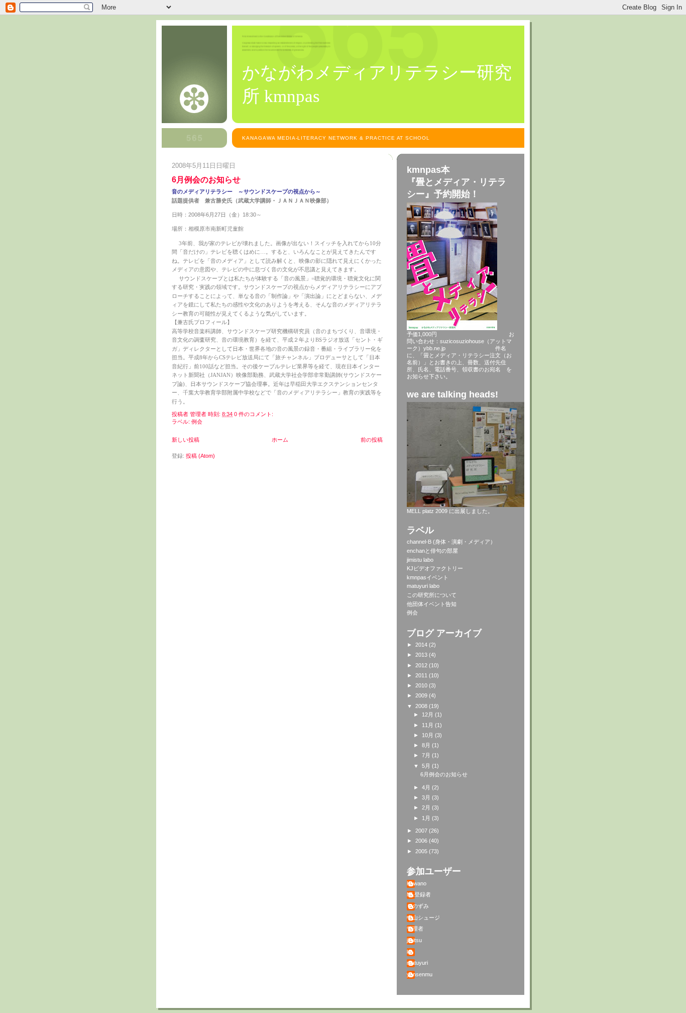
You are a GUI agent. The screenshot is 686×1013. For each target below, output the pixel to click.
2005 (422, 851)
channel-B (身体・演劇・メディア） (451, 542)
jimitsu (414, 940)
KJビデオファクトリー (435, 568)
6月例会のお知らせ (206, 179)
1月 (427, 818)
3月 (427, 797)
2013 (422, 655)
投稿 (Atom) (200, 456)
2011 (422, 675)
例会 (196, 422)
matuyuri (417, 963)
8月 (427, 745)
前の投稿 (372, 440)
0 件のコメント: (254, 414)
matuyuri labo (423, 586)
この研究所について (431, 595)
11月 (428, 725)
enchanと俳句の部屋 (432, 551)
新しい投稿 (185, 440)
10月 (428, 735)
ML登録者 (419, 894)
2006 (422, 841)
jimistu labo (420, 560)
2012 (422, 665)
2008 (422, 706)
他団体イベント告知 (431, 604)
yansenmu (419, 974)
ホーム (280, 440)
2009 (422, 695)
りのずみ (418, 906)
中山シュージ (423, 918)
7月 (427, 755)
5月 (427, 766)
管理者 (415, 929)
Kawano (416, 883)
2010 (422, 685)
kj (409, 952)
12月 (428, 715)
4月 (427, 787)
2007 (422, 831)
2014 (422, 645)
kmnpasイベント (427, 577)
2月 (427, 807)
